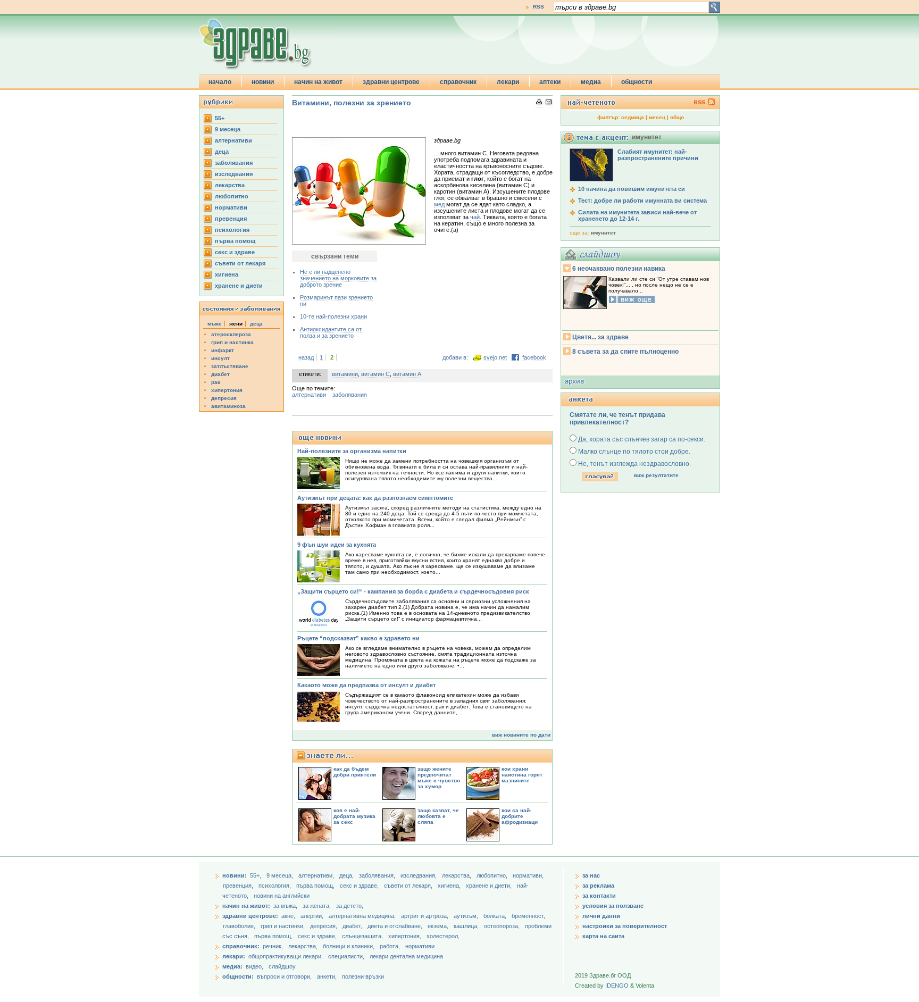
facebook (534, 357)
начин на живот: (246, 906)
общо (677, 117)
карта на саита (603, 936)
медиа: (232, 966)
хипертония (227, 390)
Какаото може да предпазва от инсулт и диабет (366, 685)
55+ (219, 118)
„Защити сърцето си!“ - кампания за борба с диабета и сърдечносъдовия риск (413, 591)
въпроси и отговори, (284, 976)
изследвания (234, 174)
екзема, (439, 926)
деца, (347, 875)
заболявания (234, 163)
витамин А (407, 374)
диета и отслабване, (395, 926)
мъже (214, 324)
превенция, (239, 885)
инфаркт (222, 350)
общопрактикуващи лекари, (285, 956)
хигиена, (450, 885)
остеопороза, (502, 926)
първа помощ (235, 241)
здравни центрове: (250, 916)
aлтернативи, (317, 875)
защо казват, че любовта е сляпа (438, 816)
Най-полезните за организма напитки (351, 451)
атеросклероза (231, 334)
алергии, (312, 916)
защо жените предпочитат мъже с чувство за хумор (438, 777)
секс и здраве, (360, 885)
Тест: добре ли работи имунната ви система (642, 200)
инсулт (220, 358)
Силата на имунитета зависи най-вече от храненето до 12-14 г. (637, 215)
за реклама (598, 885)
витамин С (375, 374)
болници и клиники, (348, 946)
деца (222, 151)
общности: (238, 976)
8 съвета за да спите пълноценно (625, 351)
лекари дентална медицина (406, 956)
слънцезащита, (363, 936)
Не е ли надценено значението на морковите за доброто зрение (338, 278)
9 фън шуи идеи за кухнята (336, 544)
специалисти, (346, 956)
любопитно (231, 196)
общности (636, 82)
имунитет (603, 233)
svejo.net (495, 357)
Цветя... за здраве (600, 337)
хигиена (226, 274)
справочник (458, 82)
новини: (234, 875)
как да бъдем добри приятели (354, 772)
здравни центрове (391, 82)
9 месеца (227, 129)
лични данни (601, 916)
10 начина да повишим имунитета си (631, 189)
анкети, (327, 976)
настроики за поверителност (624, 926)
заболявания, (378, 875)
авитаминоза (228, 406)
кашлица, (467, 926)
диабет (220, 374)
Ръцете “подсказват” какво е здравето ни (358, 638)
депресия (224, 398)
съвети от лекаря (240, 263)
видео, (254, 966)
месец (657, 117)
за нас (591, 875)
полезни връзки (363, 976)
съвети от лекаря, (409, 885)
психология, (275, 885)
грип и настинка (232, 342)
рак (215, 382)
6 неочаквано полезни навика (618, 268)
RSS (538, 7)
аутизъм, (467, 916)
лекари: (233, 956)
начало (219, 82)
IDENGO (617, 985)
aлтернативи (233, 140)
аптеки (550, 82)
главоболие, (240, 926)
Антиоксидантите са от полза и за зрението (331, 332)
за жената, (317, 906)
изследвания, (419, 875)
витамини (345, 374)
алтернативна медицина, (363, 916)
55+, (256, 875)
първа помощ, (316, 885)
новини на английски (282, 895)
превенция (231, 218)
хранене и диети (239, 285)
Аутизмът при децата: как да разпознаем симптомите (375, 498)
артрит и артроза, (425, 916)
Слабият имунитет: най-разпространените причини (657, 154)
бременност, (528, 916)
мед (439, 204)
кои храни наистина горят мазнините (522, 774)
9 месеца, (280, 875)
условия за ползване (613, 906)
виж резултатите (656, 475)
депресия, (324, 926)
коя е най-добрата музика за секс (354, 816)
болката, (495, 916)
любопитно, (493, 875)
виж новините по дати (521, 735)
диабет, (353, 926)
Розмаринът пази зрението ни (336, 300)
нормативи (231, 207)
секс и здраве (235, 252)
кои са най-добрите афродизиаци (520, 816)
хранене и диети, (489, 885)
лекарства (230, 185)
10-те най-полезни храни (333, 316)
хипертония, (405, 936)
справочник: (241, 946)
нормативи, (528, 875)
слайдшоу (282, 966)
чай (475, 217)
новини (263, 82)
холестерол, (443, 936)
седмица (632, 117)
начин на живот (318, 82)
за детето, (349, 906)
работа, (390, 946)
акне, (289, 916)
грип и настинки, (283, 926)
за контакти (599, 895)
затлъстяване (229, 366)
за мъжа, (285, 906)
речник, (273, 946)
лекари (508, 82)
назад (306, 357)
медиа (591, 82)
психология (232, 230)
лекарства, (457, 875)
